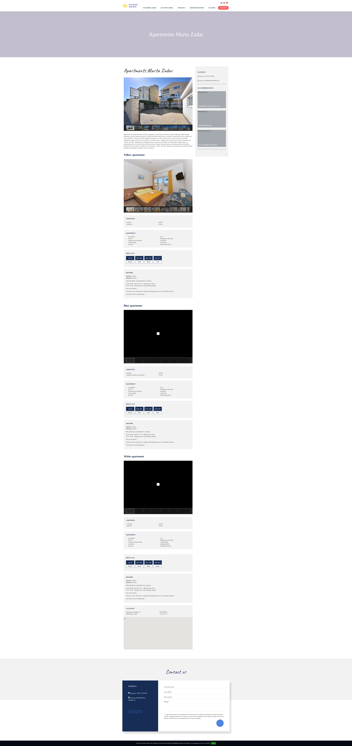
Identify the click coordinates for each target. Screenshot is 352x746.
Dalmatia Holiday (133, 6)
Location (211, 8)
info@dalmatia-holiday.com (212, 80)
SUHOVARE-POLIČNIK (197, 8)
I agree (213, 743)
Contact (223, 8)
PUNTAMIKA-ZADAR (149, 8)
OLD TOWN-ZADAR (167, 8)
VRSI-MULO (181, 8)
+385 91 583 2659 (209, 76)
